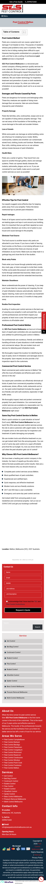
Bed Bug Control (12, 647)
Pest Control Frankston (12, 765)
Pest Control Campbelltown (14, 740)
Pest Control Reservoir (12, 755)
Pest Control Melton (11, 768)
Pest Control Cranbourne (13, 758)
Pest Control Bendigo (12, 745)
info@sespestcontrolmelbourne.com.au (17, 827)
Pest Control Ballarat (12, 742)
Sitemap (37, 855)
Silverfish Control (13, 675)
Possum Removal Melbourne (17, 692)
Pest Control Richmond (13, 752)
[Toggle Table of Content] (22, 32)
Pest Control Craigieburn (13, 750)
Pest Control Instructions (15, 604)
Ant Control (11, 641)
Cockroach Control (13, 652)
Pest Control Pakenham (13, 747)
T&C (35, 601)
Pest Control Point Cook (13, 763)
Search (6, 623)
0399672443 (32, 2)
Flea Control (11, 664)
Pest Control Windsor (12, 760)
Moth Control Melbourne (15, 698)
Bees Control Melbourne (15, 686)
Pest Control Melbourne (36, 846)
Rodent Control (12, 658)
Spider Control (12, 681)
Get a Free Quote (16, 2)
